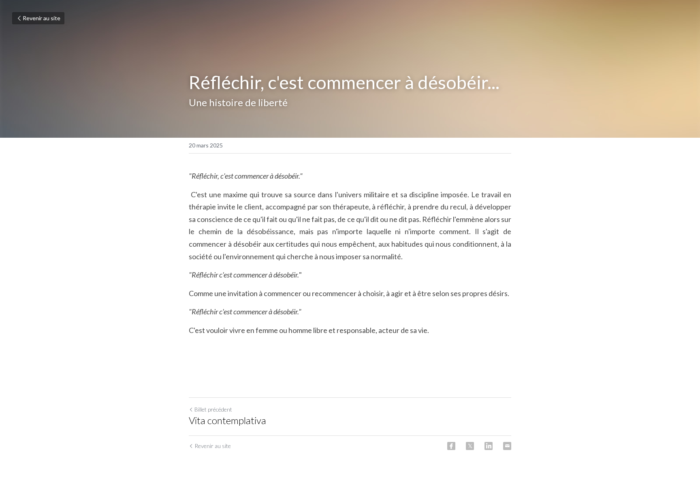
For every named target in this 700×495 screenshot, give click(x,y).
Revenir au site (41, 18)
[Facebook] (451, 446)
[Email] (507, 446)
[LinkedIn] (488, 446)
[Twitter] (470, 446)
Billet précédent (213, 409)
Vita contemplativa (227, 420)
